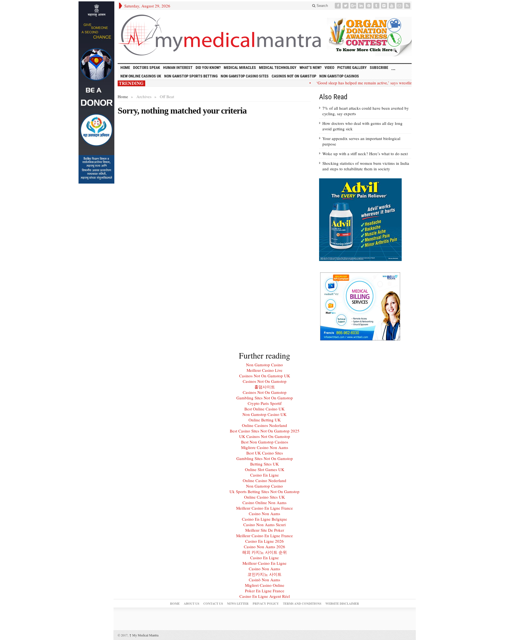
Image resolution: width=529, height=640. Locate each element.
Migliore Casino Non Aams (264, 447)
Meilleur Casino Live (264, 370)
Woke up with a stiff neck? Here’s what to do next (365, 153)
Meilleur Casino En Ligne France (264, 508)
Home (123, 96)
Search (321, 6)
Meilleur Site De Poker (264, 530)
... (393, 68)
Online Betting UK (265, 420)
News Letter (238, 603)
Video (329, 67)
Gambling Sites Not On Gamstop (264, 397)
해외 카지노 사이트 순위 (264, 552)
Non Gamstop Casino (264, 364)
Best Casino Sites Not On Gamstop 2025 (264, 431)
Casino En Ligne (264, 475)
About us (191, 603)
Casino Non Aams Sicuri (264, 524)
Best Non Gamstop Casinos (264, 442)
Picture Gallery (352, 67)
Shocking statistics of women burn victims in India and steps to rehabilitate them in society (365, 165)
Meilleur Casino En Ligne (264, 563)
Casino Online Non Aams (264, 502)
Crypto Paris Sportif (265, 403)
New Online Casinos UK (140, 76)
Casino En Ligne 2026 (264, 541)
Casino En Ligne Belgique (264, 519)
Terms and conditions (302, 603)
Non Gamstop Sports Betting (191, 76)
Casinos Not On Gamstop (294, 76)
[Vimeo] (384, 5)
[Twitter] (346, 5)
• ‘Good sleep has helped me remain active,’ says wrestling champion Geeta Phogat (375, 82)
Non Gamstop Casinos (339, 76)
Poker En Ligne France (264, 590)
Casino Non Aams (264, 513)
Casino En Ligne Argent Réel (264, 596)
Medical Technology (277, 67)
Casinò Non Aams (264, 579)
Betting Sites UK (264, 464)
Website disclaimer (342, 603)
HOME (125, 67)
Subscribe (379, 67)
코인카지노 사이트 (264, 574)
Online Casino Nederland (264, 480)
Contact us (213, 603)
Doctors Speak (146, 67)
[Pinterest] (369, 5)
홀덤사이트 (264, 386)
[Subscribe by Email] (400, 5)
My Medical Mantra (143, 635)
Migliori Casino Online (264, 585)
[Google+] (354, 5)
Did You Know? (208, 67)
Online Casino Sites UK (264, 497)
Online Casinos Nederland (264, 425)
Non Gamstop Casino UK (264, 414)
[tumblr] (377, 5)
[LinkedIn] (361, 5)
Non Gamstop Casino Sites (245, 76)
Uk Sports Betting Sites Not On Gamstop (264, 491)
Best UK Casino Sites (264, 453)
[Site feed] (408, 5)
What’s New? (310, 67)
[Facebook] (338, 5)
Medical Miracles (240, 67)
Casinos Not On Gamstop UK (264, 375)
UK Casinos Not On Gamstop (264, 436)
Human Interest (178, 67)
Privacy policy (266, 603)
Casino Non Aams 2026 (264, 546)
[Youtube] (392, 5)
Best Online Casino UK (264, 409)
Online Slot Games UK (264, 469)
